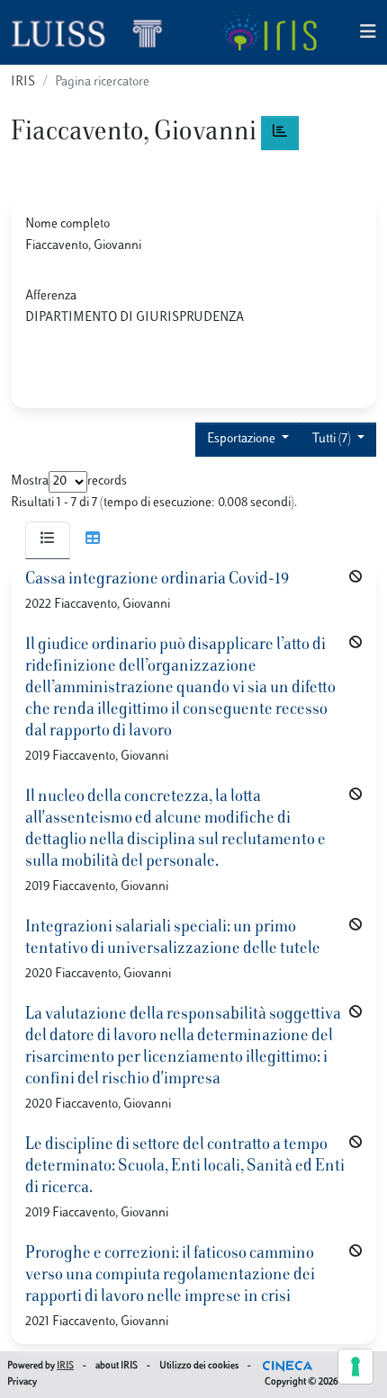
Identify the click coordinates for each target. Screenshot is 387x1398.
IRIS (23, 82)
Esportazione (242, 439)
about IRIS (116, 1366)
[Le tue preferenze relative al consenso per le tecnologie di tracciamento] (355, 1366)
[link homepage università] (269, 32)
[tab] (47, 540)
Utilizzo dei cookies (198, 1366)
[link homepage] (94, 32)
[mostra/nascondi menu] (368, 32)
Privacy (22, 1382)
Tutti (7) (333, 439)
